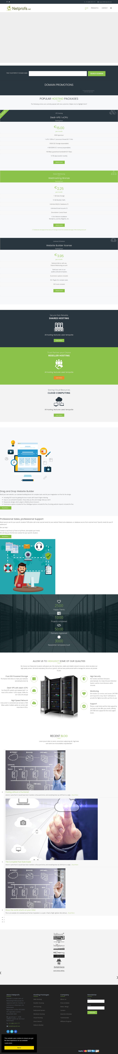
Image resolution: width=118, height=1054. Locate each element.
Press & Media (64, 1003)
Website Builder (38, 1025)
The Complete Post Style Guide (18, 862)
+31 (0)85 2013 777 (90, 2)
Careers (62, 1010)
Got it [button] (19, 1047)
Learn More (59, 340)
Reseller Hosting (38, 1003)
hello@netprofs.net (14, 1026)
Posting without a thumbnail (17, 792)
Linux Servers (37, 1021)
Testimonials (64, 1018)
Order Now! (59, 162)
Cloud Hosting (38, 1018)
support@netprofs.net (105, 2)
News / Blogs (64, 1006)
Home (86, 8)
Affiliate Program (65, 1021)
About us (63, 999)
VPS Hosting (37, 1006)
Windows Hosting (39, 1014)
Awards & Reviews (66, 1014)
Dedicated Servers (39, 1010)
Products (94, 8)
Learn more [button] (8, 1043)
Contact (105, 8)
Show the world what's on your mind (20, 910)
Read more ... (5, 508)
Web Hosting (37, 999)
